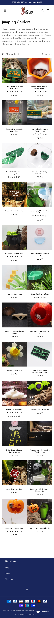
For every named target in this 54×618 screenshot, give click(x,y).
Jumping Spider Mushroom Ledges (14, 332)
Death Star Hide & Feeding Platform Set (39, 490)
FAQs (7, 573)
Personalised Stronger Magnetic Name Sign (40, 371)
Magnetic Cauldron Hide (14, 254)
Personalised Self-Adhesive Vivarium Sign (40, 451)
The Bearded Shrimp (17, 610)
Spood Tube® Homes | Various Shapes (39, 88)
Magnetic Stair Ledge (14, 294)
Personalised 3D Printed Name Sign (14, 88)
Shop (7, 567)
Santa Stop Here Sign (14, 489)
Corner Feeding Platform (40, 294)
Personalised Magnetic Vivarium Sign (40, 130)
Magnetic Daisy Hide (14, 370)
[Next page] (34, 547)
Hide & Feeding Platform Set (40, 255)
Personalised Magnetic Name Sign (14, 130)
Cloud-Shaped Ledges (14, 409)
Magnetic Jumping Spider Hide (39, 332)
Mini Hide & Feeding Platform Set (39, 173)
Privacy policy (22, 614)
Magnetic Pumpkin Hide (14, 528)
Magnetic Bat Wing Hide (40, 409)
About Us (9, 579)
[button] (5, 10)
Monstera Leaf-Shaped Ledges (14, 173)
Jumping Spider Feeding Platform (39, 212)
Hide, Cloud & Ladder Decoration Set (14, 451)
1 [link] (20, 547)
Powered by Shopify (32, 610)
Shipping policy (34, 614)
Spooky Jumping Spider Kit (40, 528)
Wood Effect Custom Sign (14, 211)
